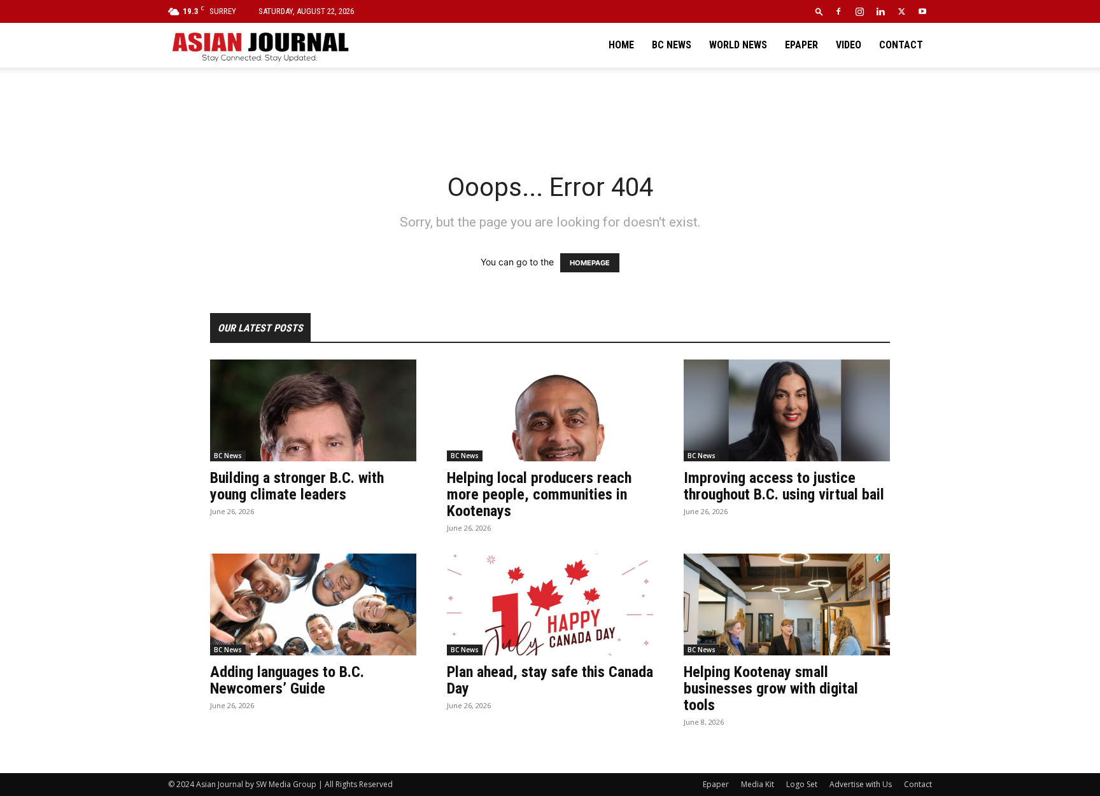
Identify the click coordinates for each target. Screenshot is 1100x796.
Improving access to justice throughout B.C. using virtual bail (784, 486)
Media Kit (757, 784)
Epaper (801, 45)
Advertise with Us (860, 784)
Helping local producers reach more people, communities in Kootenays (539, 494)
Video (848, 45)
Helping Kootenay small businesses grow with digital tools (771, 688)
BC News (671, 45)
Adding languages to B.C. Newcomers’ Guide (287, 680)
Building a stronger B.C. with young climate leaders (297, 486)
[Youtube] (922, 11)
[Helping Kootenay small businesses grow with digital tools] (787, 604)
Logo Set (801, 784)
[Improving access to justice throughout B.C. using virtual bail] (787, 410)
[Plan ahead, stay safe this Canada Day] (550, 604)
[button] (819, 11)
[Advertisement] (550, 111)
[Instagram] (859, 11)
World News (738, 45)
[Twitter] (901, 11)
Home (621, 45)
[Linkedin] (880, 11)
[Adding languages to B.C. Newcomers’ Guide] (313, 604)
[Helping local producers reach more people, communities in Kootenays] (550, 410)
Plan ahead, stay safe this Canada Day (550, 680)
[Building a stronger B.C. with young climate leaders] (313, 410)
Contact (901, 45)
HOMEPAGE (590, 262)
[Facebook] (838, 11)
